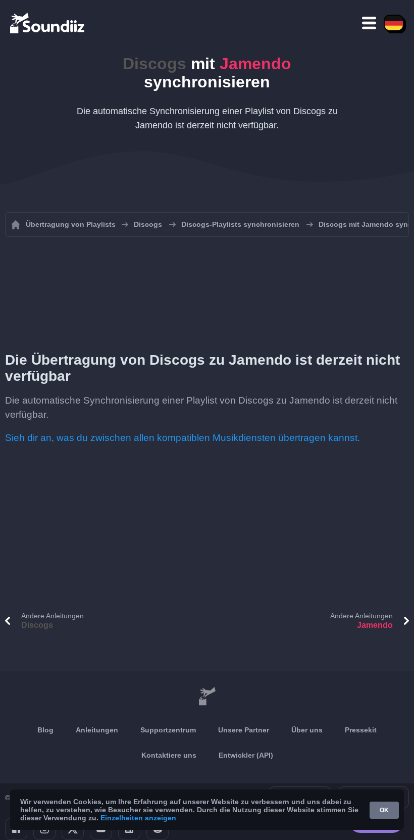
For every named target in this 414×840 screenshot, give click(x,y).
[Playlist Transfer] (48, 23)
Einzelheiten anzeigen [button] (138, 818)
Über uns (307, 730)
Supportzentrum (168, 730)
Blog (45, 730)
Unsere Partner (243, 730)
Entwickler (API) (246, 755)
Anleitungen (97, 730)
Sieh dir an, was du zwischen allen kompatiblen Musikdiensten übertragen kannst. (182, 437)
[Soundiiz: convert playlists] (207, 696)
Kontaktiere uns (168, 755)
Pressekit (361, 730)
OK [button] (384, 810)
